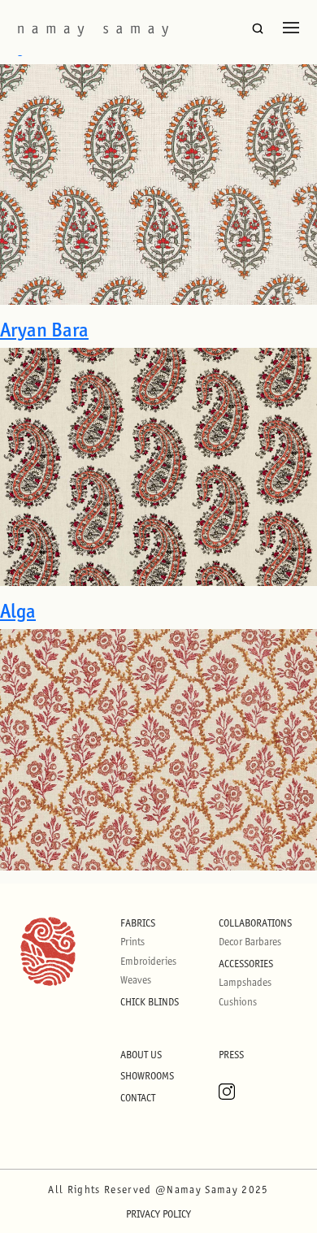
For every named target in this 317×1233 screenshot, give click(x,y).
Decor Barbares (250, 942)
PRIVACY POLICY (158, 1214)
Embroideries (148, 961)
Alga (18, 611)
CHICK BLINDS (149, 1002)
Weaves (135, 980)
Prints (132, 942)
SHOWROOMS (147, 1076)
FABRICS (137, 923)
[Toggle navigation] (291, 28)
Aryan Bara (44, 329)
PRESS (231, 1054)
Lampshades (245, 982)
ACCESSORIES (246, 963)
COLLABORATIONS (255, 923)
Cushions (238, 1002)
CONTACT (137, 1098)
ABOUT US (141, 1054)
